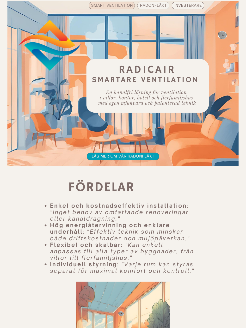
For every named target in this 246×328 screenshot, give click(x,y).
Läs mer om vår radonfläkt (123, 156)
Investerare (188, 5)
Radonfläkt (153, 5)
